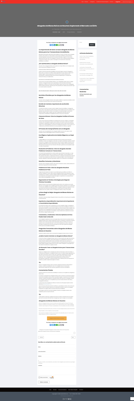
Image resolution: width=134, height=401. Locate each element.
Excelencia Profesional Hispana (103, 1)
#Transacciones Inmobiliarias (55, 331)
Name (39, 346)
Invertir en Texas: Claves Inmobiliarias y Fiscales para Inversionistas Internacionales (86, 58)
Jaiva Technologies (69, 395)
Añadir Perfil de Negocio (127, 1)
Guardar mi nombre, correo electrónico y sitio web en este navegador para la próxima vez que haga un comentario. (56, 362)
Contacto (111, 1)
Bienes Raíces (57, 29)
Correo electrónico (41, 351)
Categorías (92, 1)
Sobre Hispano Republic (72, 389)
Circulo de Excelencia (62, 389)
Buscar (81, 42)
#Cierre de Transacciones (64, 329)
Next (73, 337)
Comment (40, 365)
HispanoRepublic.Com (47, 284)
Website (39, 356)
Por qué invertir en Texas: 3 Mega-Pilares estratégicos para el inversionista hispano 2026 (87, 80)
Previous (41, 337)
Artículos (86, 1)
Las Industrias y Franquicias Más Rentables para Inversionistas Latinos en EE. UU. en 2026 (87, 69)
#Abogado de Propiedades (44, 329)
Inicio (83, 1)
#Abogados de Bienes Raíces (54, 329)
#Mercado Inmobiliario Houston (44, 331)
